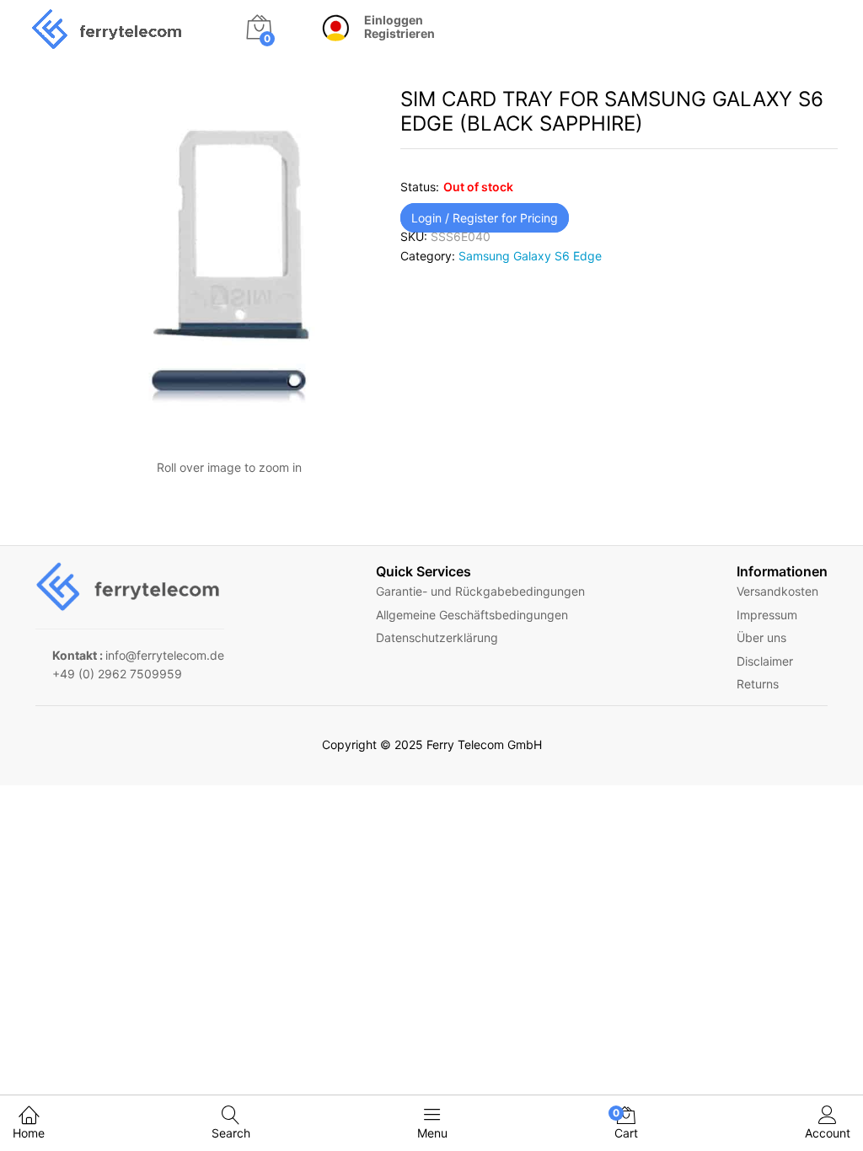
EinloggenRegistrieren (399, 27)
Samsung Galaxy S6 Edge (530, 256)
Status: (419, 186)
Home (29, 1133)
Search (231, 1133)
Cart (626, 1123)
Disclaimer (765, 661)
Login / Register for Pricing (484, 218)
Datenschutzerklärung (437, 637)
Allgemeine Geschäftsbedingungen (472, 615)
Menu (432, 1133)
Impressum (767, 615)
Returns (758, 684)
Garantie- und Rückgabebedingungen (480, 591)
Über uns (761, 637)
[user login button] (327, 29)
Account (827, 1133)
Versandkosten (777, 591)
